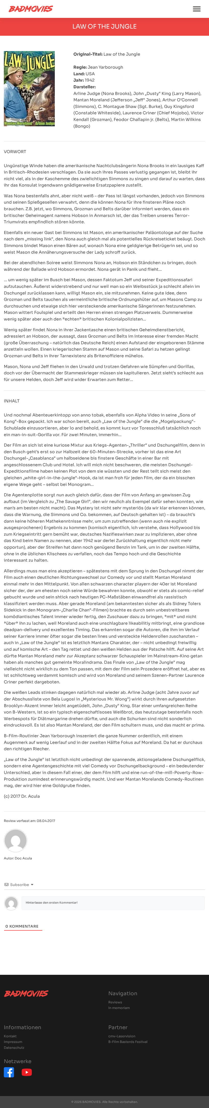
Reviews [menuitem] (115, 1002)
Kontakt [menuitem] (10, 1036)
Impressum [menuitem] (13, 1042)
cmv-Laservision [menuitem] (121, 1036)
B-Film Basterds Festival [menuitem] (128, 1042)
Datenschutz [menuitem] (14, 1048)
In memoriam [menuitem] (119, 1008)
